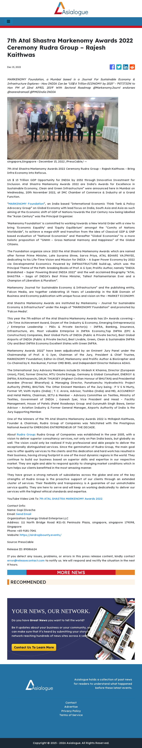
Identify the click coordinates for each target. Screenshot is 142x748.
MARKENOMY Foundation (26, 203)
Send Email (23, 514)
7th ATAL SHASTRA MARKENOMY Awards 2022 (70, 498)
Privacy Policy (71, 711)
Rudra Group (26, 434)
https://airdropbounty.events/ (40, 535)
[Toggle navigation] (8, 21)
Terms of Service (71, 715)
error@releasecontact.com (26, 560)
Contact (71, 702)
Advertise (71, 706)
